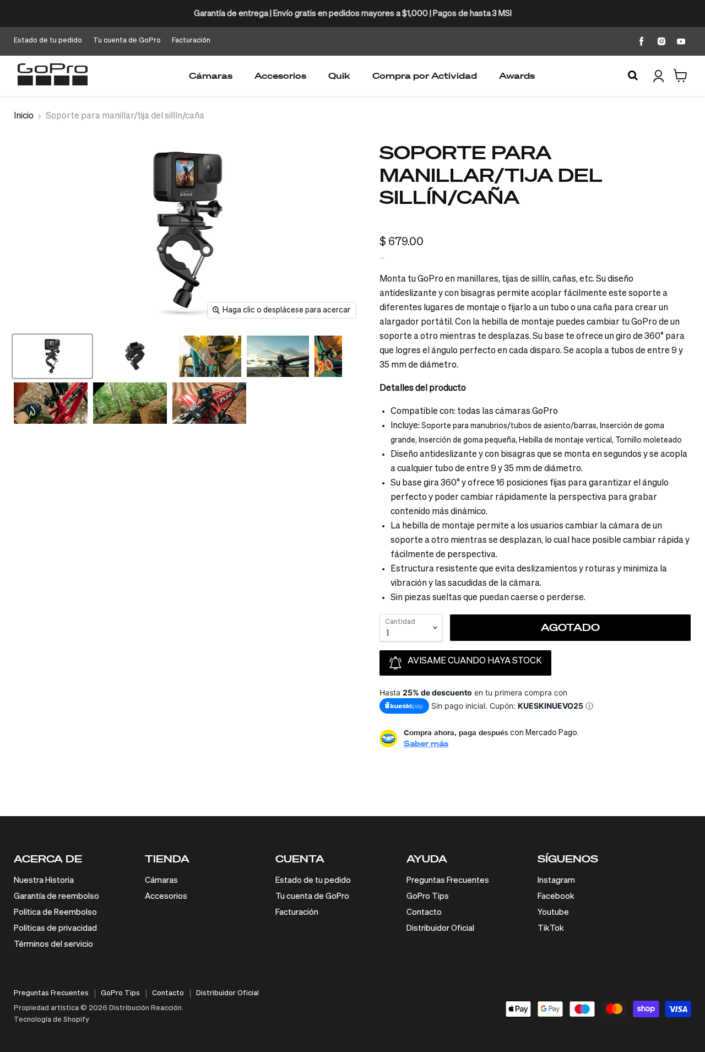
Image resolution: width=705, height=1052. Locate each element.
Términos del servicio (53, 944)
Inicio (24, 116)
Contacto (424, 912)
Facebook (556, 896)
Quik (339, 75)
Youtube (553, 912)
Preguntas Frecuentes (447, 880)
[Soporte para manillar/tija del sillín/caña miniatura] (52, 356)
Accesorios (280, 75)
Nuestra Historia (44, 880)
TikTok (551, 928)
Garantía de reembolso (56, 896)
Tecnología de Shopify (51, 1019)
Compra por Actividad (424, 75)
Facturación (191, 40)
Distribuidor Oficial (440, 928)
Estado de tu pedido (48, 40)
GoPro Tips (427, 896)
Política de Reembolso (55, 912)
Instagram (556, 880)
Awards (517, 75)
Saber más (426, 743)
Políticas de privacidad (55, 928)
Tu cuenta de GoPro (127, 40)
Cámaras (210, 75)
